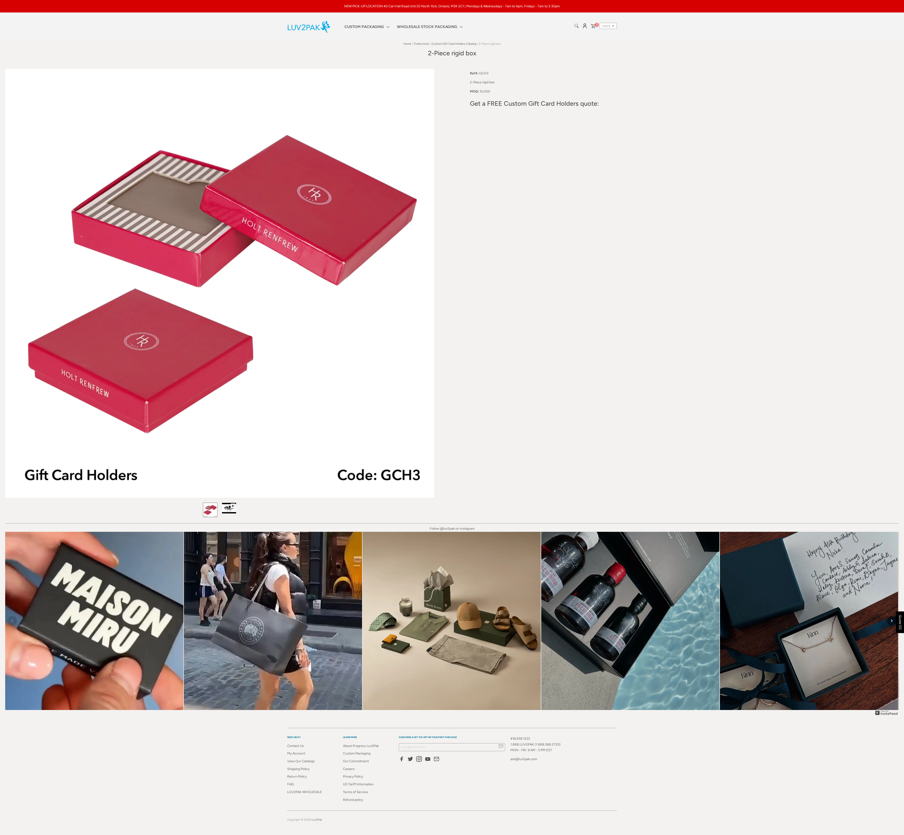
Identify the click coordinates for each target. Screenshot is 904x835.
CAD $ (606, 26)
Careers (349, 769)
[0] (593, 27)
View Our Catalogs (301, 761)
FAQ (290, 784)
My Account (296, 753)
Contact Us (295, 746)
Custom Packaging (357, 753)
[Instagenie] (886, 715)
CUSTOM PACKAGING (364, 26)
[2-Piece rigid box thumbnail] (210, 510)
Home (407, 43)
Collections (421, 43)
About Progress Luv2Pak (361, 746)
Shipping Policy (298, 769)
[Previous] (12, 620)
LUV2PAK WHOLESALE (304, 792)
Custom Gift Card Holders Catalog (454, 43)
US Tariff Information (358, 784)
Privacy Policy (353, 776)
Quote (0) (900, 622)
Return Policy (297, 776)
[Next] (891, 620)
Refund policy (353, 800)
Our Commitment (356, 761)
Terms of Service (355, 792)
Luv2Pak (316, 819)
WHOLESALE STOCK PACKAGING (427, 26)
